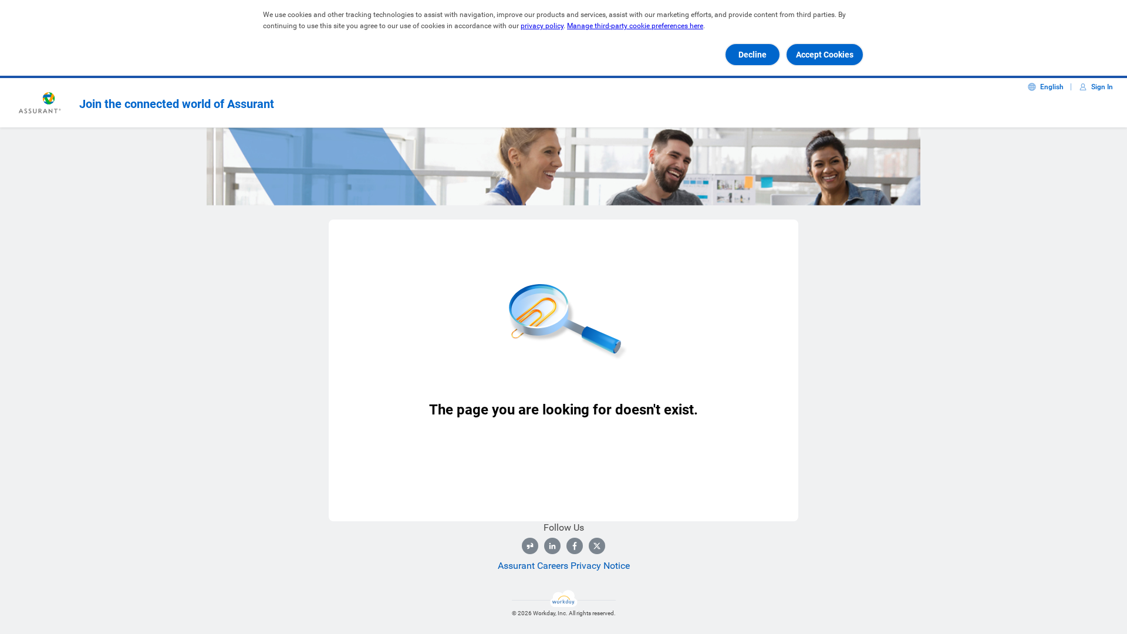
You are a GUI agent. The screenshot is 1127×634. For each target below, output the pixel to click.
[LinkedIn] (552, 546)
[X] (597, 546)
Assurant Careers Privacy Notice (564, 565)
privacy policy (542, 26)
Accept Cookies (824, 54)
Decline (752, 54)
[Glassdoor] (530, 546)
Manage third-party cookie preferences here (635, 26)
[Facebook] (574, 546)
